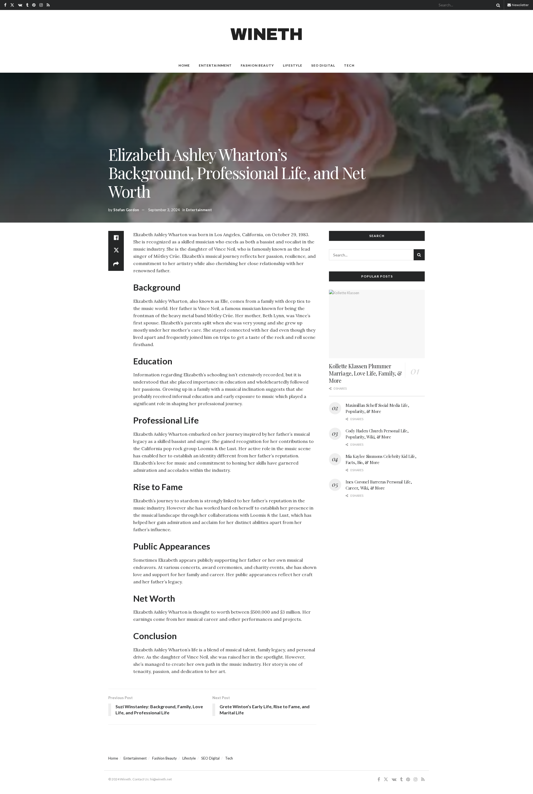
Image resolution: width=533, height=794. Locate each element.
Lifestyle (292, 65)
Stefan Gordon (126, 210)
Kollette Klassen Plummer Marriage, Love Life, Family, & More (365, 373)
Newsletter (520, 5)
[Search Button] (497, 5)
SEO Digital (323, 65)
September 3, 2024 (164, 210)
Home (184, 65)
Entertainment (215, 65)
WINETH (266, 34)
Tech (349, 65)
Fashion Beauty (257, 65)
